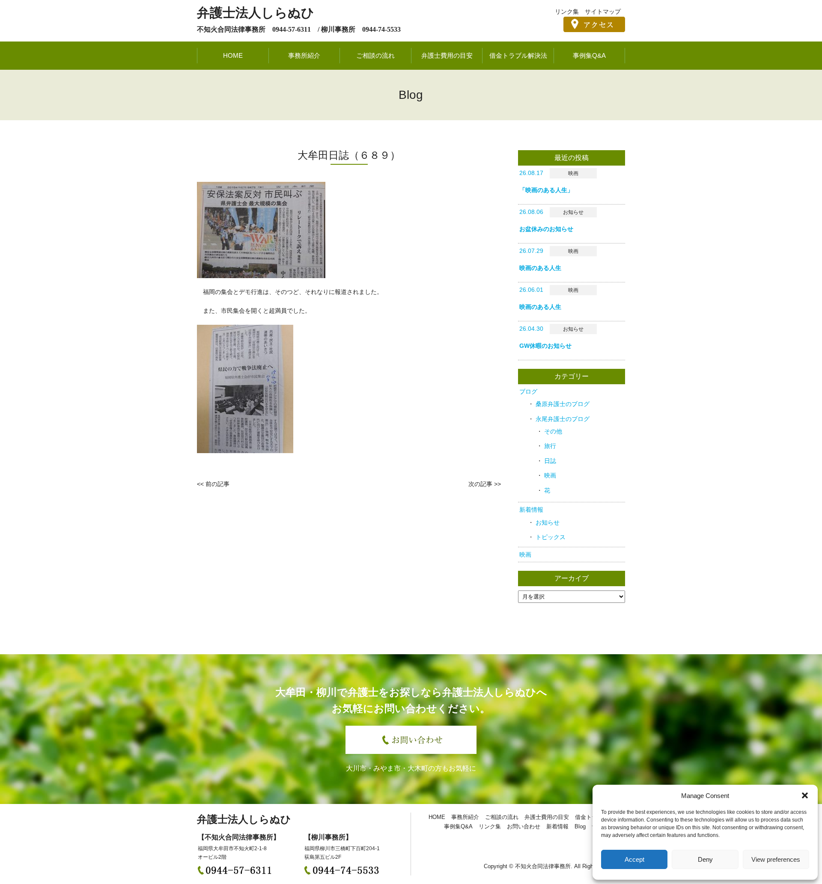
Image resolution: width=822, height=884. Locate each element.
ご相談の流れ (375, 55)
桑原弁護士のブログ (563, 403)
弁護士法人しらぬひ (255, 13)
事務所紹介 (304, 55)
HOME (233, 55)
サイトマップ (603, 11)
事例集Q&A (589, 55)
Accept (634, 859)
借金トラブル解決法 (518, 55)
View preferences (775, 859)
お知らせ (548, 522)
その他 (553, 431)
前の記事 (217, 484)
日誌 (550, 460)
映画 (550, 475)
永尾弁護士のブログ (563, 418)
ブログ (528, 391)
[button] (805, 795)
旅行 (550, 445)
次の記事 (480, 484)
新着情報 (531, 509)
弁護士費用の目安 (447, 55)
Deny (705, 859)
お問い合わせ (523, 826)
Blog (580, 826)
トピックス (551, 537)
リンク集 (567, 11)
